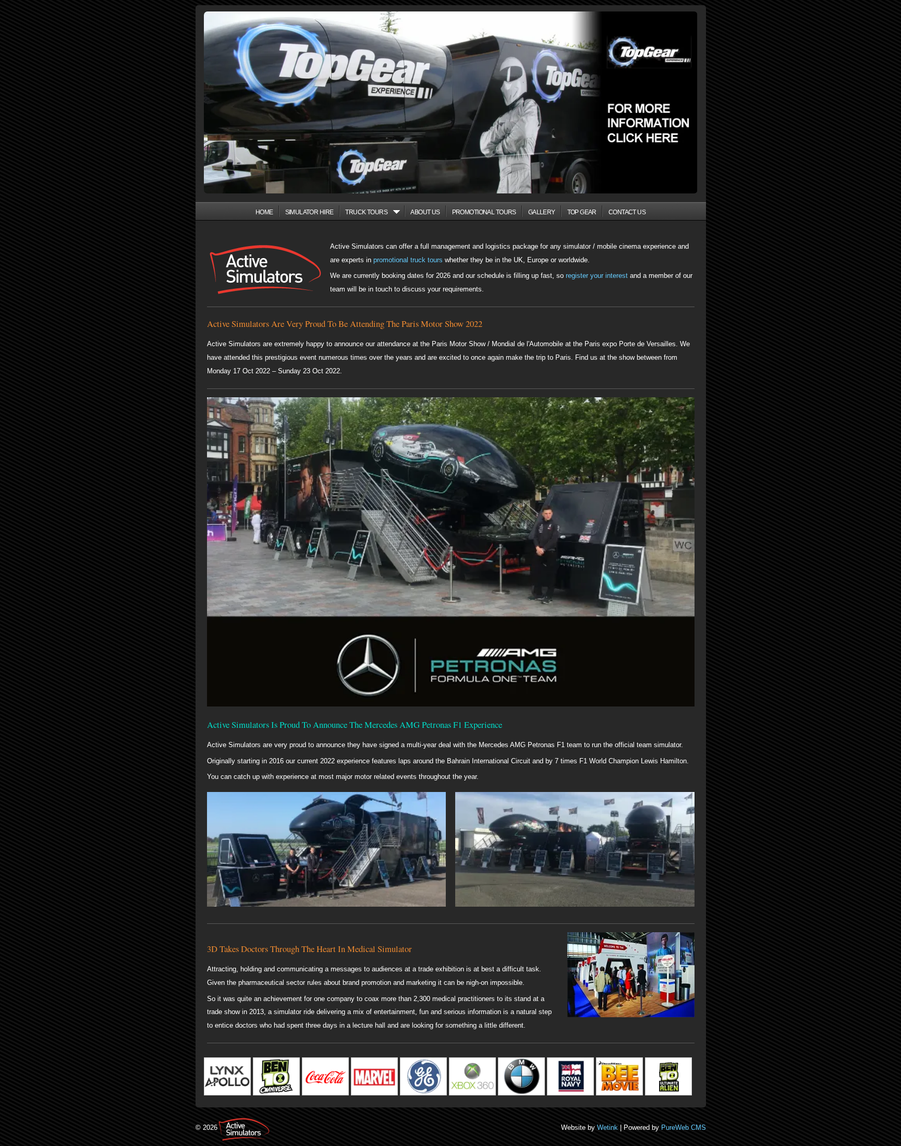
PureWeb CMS (683, 1127)
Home (264, 212)
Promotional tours (484, 212)
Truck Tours (366, 212)
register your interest (597, 275)
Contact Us (627, 212)
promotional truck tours (408, 260)
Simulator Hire (309, 212)
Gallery (541, 212)
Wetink (607, 1127)
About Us (425, 212)
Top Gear (581, 212)
